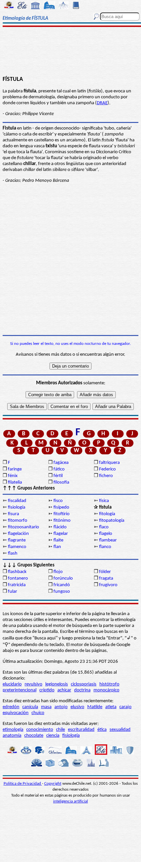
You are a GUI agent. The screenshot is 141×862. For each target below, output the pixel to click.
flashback (17, 571)
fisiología (16, 507)
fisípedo (61, 507)
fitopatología (111, 520)
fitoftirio (61, 514)
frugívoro (108, 585)
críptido (46, 690)
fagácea (61, 462)
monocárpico (106, 690)
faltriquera (109, 462)
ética (102, 729)
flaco (104, 527)
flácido (60, 527)
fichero (106, 475)
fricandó (61, 585)
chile (60, 729)
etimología (13, 729)
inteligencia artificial (70, 801)
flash (12, 553)
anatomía (12, 735)
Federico (107, 469)
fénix (13, 475)
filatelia (15, 482)
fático (59, 469)
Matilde (94, 707)
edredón (11, 707)
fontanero (18, 578)
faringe (15, 469)
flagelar (60, 533)
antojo (61, 707)
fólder (105, 571)
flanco (105, 546)
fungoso (61, 591)
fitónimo (61, 520)
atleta (110, 707)
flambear (108, 540)
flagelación (18, 533)
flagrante (17, 540)
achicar (64, 690)
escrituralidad (81, 729)
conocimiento (39, 729)
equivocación (16, 712)
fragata (106, 578)
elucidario (12, 684)
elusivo (77, 707)
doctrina (82, 690)
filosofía (61, 482)
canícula (30, 707)
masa (46, 707)
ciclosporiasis (83, 684)
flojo (58, 571)
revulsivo (33, 684)
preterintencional (19, 690)
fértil (58, 475)
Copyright (52, 783)
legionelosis (56, 684)
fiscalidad (17, 500)
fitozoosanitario (23, 527)
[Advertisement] (70, 51)
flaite (58, 540)
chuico (37, 712)
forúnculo (63, 578)
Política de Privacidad (23, 783)
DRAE (102, 103)
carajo (125, 707)
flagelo (105, 533)
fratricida (17, 585)
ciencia (52, 735)
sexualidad (120, 729)
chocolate (33, 735)
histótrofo (109, 684)
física (104, 500)
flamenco (17, 546)
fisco (58, 500)
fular (12, 591)
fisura (13, 514)
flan (57, 546)
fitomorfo (17, 520)
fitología (107, 514)
